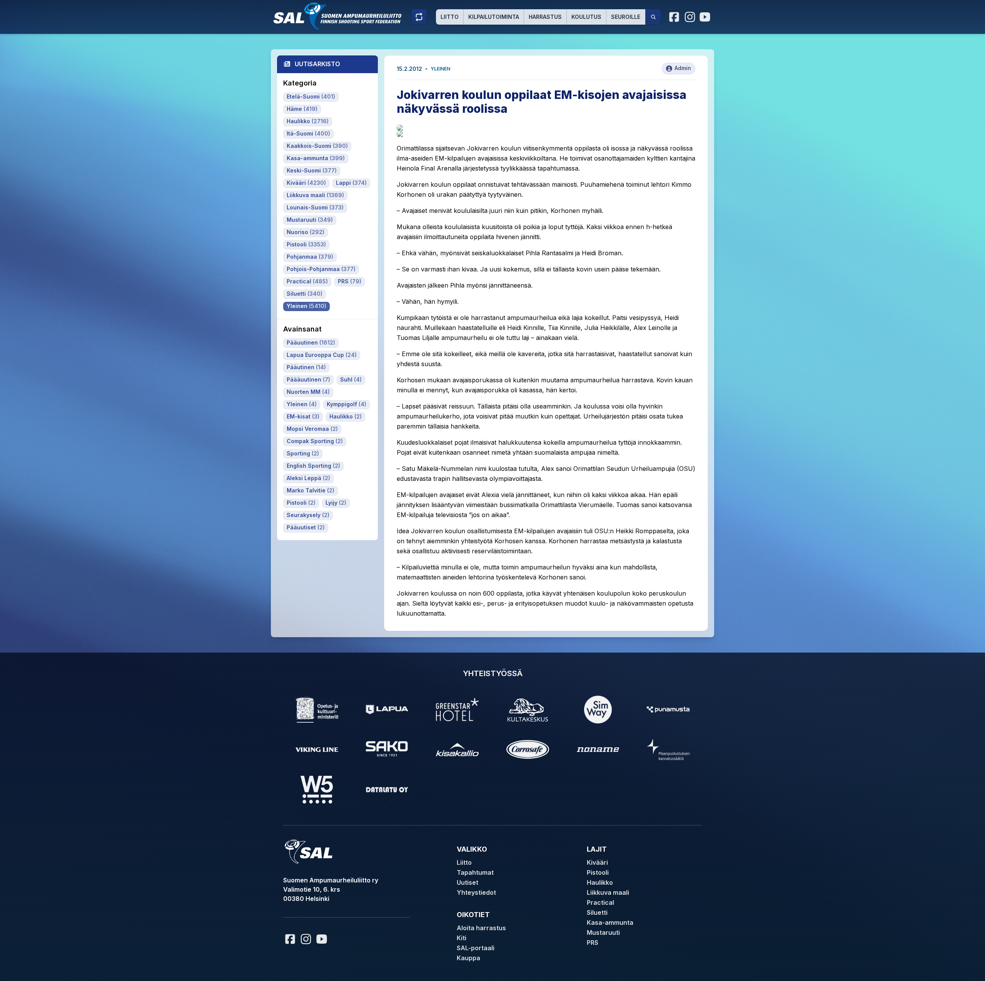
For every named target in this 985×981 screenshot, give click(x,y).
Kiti (461, 938)
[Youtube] (706, 17)
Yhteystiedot (476, 892)
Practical (600, 902)
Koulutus (586, 16)
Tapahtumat (475, 872)
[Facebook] (674, 17)
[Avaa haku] (653, 17)
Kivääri (597, 862)
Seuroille (625, 16)
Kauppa (468, 958)
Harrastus (545, 16)
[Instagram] (690, 17)
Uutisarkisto (317, 64)
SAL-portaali (475, 948)
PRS (592, 942)
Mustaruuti (603, 932)
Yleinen (440, 69)
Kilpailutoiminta (493, 16)
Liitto (450, 16)
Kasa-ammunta (610, 922)
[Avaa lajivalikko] (419, 17)
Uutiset (467, 882)
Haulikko (600, 882)
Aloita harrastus (481, 928)
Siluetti (597, 912)
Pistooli (598, 872)
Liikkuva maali (608, 892)
